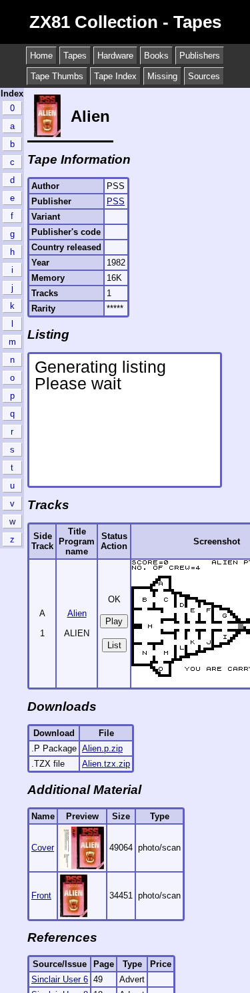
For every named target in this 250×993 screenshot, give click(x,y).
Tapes (75, 56)
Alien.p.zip (102, 748)
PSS (116, 201)
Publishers (199, 56)
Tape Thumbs (57, 76)
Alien (77, 613)
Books (156, 56)
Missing (162, 76)
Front (41, 895)
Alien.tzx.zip (106, 764)
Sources (204, 76)
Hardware (115, 56)
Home (41, 56)
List (114, 645)
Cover (42, 848)
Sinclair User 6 (59, 979)
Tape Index (115, 76)
